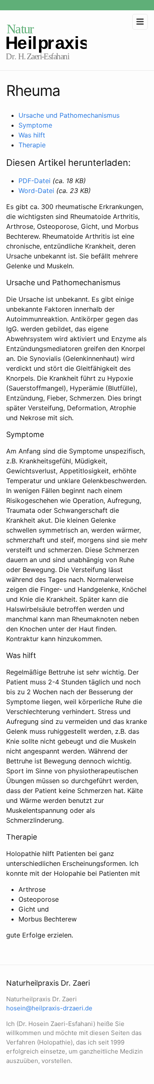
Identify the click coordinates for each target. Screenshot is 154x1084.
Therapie (32, 145)
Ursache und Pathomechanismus (69, 115)
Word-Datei (36, 190)
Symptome (35, 125)
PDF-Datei (34, 181)
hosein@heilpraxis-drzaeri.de (49, 1008)
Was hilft (31, 135)
